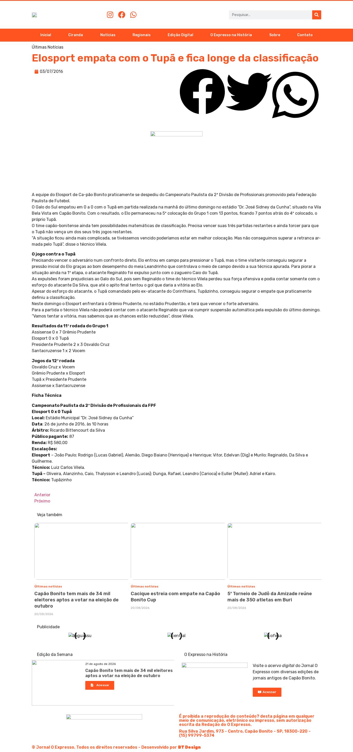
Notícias (108, 35)
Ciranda (75, 35)
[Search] (316, 14)
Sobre (274, 35)
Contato (305, 35)
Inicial (45, 35)
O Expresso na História (231, 35)
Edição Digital (180, 35)
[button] (202, 92)
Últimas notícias (48, 586)
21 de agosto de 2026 (100, 664)
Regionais (142, 35)
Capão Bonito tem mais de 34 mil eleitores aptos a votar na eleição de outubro (76, 600)
